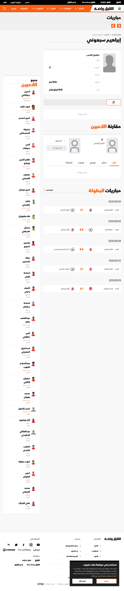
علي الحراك (24, 503)
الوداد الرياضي (108, 288)
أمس (27, 2)
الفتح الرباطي (108, 210)
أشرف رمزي (27, 290)
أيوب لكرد (25, 107)
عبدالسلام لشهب (25, 365)
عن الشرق (74, 551)
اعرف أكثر (82, 581)
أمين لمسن (24, 118)
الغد (4, 2)
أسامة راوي (27, 275)
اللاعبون (39, 8)
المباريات (23, 8)
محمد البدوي (26, 490)
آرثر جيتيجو (24, 420)
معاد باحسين (26, 259)
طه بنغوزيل (24, 216)
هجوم (81, 163)
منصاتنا (75, 561)
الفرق (53, 8)
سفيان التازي (26, 380)
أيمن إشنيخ (24, 409)
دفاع (104, 163)
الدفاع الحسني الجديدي (61, 249)
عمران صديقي (26, 229)
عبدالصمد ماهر (25, 320)
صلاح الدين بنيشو (24, 161)
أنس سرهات (26, 146)
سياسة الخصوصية (72, 545)
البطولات (67, 8)
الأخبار (81, 8)
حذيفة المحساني (24, 131)
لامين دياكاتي (25, 93)
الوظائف (75, 572)
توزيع (93, 163)
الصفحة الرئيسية (116, 35)
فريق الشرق (74, 566)
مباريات (114, 18)
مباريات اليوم (15, 2)
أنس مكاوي (26, 335)
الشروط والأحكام (72, 556)
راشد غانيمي (26, 203)
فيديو (14, 8)
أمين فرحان (24, 190)
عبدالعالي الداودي (25, 433)
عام (114, 163)
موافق (106, 581)
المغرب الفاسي (64, 269)
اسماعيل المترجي (25, 350)
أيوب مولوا (24, 462)
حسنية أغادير (109, 229)
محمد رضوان (27, 395)
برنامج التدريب (73, 577)
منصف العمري (26, 176)
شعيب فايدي (26, 448)
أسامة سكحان (26, 305)
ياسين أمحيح (27, 244)
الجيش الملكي (64, 210)
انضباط (69, 163)
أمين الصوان (26, 475)
